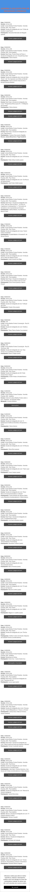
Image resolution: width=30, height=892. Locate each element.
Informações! (15, 405)
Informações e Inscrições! (15, 663)
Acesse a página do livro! (15, 38)
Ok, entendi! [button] (15, 887)
